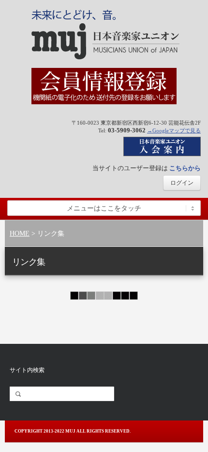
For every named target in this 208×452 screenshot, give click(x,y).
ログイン (181, 182)
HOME (20, 233)
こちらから (185, 168)
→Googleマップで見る (174, 130)
